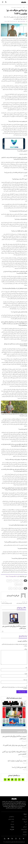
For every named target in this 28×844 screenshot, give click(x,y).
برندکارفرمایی (11, 816)
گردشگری (10, 588)
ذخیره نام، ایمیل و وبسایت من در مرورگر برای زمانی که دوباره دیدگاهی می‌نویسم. (14, 688)
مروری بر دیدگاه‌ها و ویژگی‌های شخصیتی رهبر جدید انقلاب (14, 627)
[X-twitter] (19, 779)
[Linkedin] (12, 779)
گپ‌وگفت (15, 588)
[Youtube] (8, 779)
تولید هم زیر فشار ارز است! (19, 767)
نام (26, 667)
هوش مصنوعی (11, 819)
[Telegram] (22, 779)
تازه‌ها (26, 816)
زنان (26, 824)
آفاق (21, 580)
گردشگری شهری (9, 580)
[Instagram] (15, 779)
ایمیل (25, 673)
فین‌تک (25, 822)
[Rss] (5, 779)
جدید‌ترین (19, 731)
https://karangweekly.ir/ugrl (12, 576)
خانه (26, 7)
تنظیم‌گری (24, 7)
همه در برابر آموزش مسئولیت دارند (17, 761)
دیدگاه (25, 649)
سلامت (12, 822)
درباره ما (12, 827)
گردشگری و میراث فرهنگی (19, 584)
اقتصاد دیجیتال (24, 829)
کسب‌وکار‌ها (24, 819)
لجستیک (12, 824)
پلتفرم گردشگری (16, 580)
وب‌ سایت (25, 679)
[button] (2, 631)
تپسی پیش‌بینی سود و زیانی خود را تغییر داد (14, 745)
